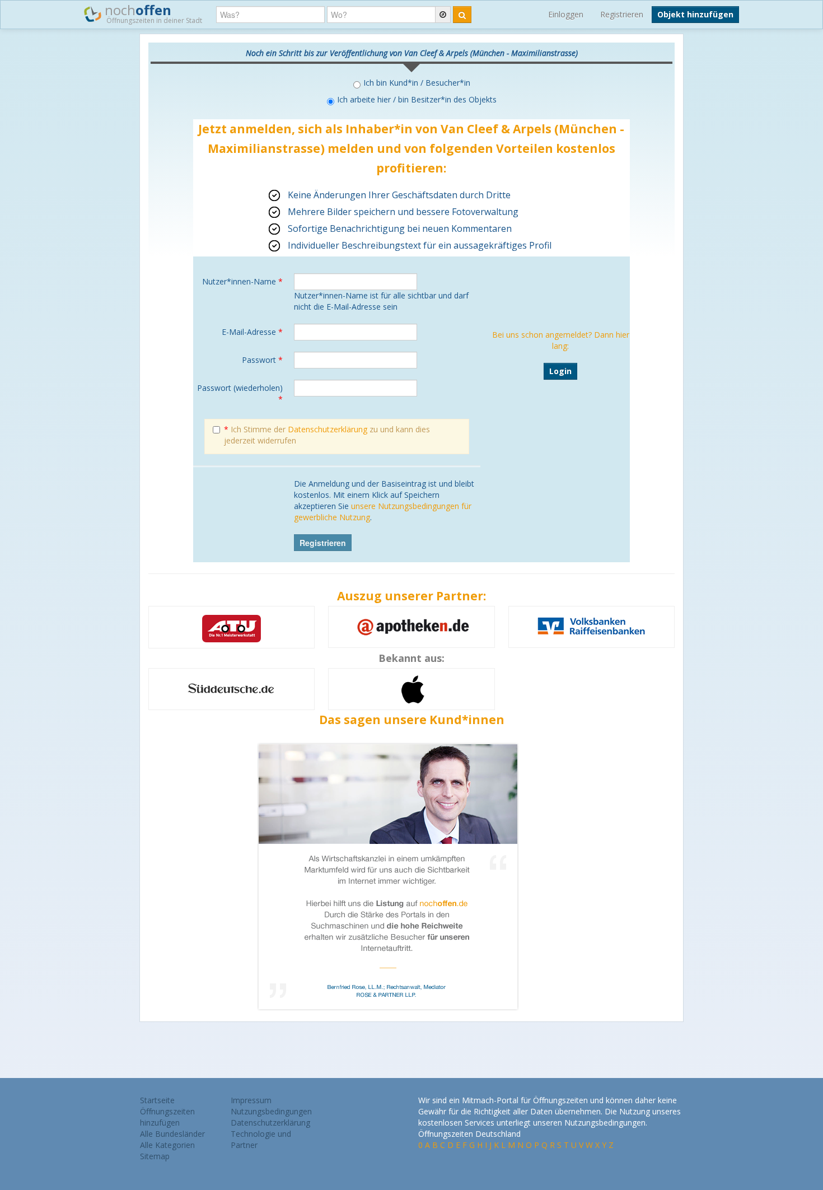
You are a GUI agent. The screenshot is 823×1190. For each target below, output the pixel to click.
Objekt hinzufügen (695, 14)
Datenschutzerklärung (327, 429)
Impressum (251, 1100)
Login (560, 371)
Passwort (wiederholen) (240, 393)
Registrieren (621, 14)
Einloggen (565, 14)
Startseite (157, 1100)
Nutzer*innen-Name (242, 281)
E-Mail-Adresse (252, 331)
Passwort (262, 359)
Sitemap (155, 1156)
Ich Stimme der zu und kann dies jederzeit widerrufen (327, 435)
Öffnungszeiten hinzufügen (167, 1117)
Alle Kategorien (167, 1145)
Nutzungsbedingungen (271, 1111)
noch (151, 13)
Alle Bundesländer (172, 1133)
